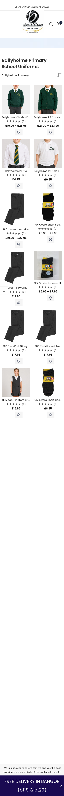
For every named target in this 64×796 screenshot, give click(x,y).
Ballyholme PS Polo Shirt (49, 171)
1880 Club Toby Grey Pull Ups (20, 288)
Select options (19, 132)
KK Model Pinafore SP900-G (19, 400)
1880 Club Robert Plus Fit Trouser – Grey (27, 229)
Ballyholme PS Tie (16, 171)
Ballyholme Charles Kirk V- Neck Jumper (27, 117)
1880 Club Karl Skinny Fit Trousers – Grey (27, 346)
